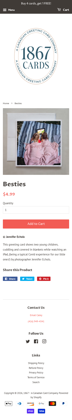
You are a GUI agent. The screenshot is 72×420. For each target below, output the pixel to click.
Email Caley (36, 315)
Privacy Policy (36, 372)
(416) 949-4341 (36, 321)
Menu (11, 10)
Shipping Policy (36, 363)
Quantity (8, 203)
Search (36, 382)
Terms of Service (36, 377)
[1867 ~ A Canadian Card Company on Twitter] (28, 342)
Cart (65, 10)
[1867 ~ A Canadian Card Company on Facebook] (36, 342)
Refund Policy (36, 368)
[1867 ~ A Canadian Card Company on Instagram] (44, 342)
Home (6, 103)
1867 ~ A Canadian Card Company (40, 393)
